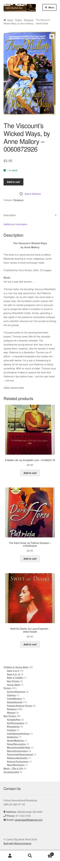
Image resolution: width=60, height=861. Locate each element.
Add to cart (13, 182)
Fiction (18, 19)
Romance (28, 19)
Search (30, 856)
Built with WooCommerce (17, 843)
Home (10, 19)
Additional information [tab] (15, 224)
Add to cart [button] (30, 473)
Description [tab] (10, 215)
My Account (10, 856)
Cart (46, 853)
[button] (51, 36)
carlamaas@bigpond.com (28, 820)
